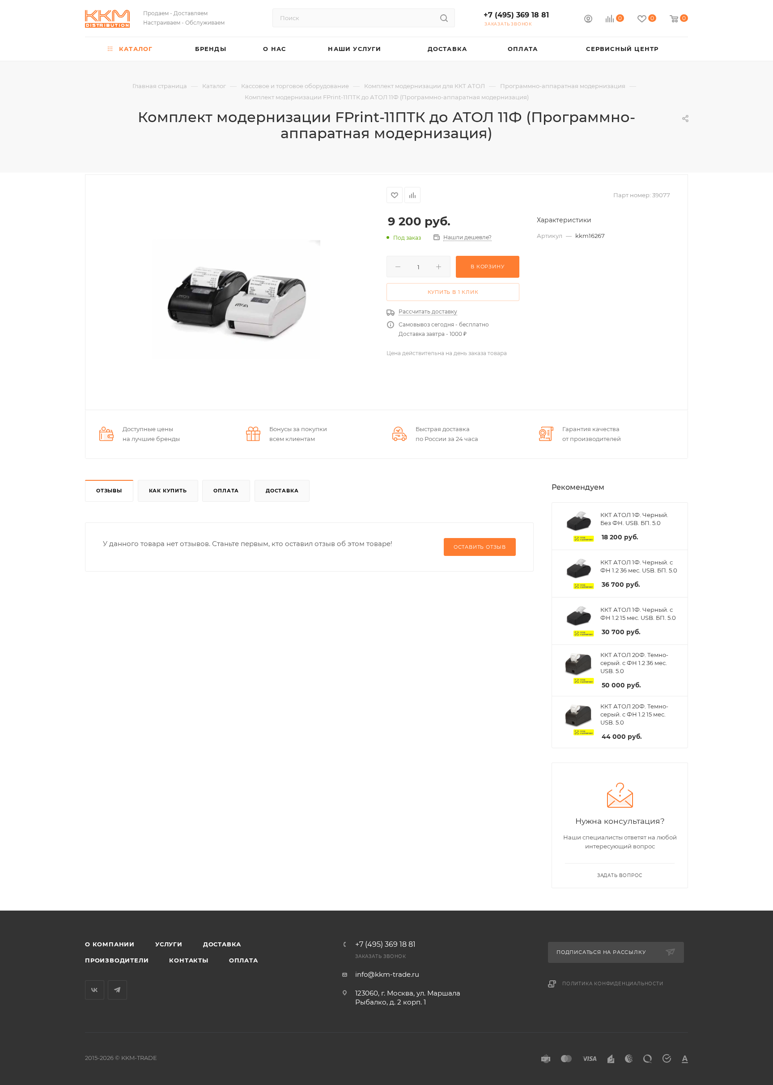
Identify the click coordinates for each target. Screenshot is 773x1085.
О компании (110, 944)
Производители (117, 960)
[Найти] (444, 17)
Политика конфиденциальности (612, 984)
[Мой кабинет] (588, 19)
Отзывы (109, 490)
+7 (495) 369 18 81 (516, 15)
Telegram (117, 990)
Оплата (226, 490)
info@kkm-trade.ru (387, 974)
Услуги (169, 944)
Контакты (188, 960)
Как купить (168, 490)
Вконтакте (94, 990)
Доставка (282, 490)
